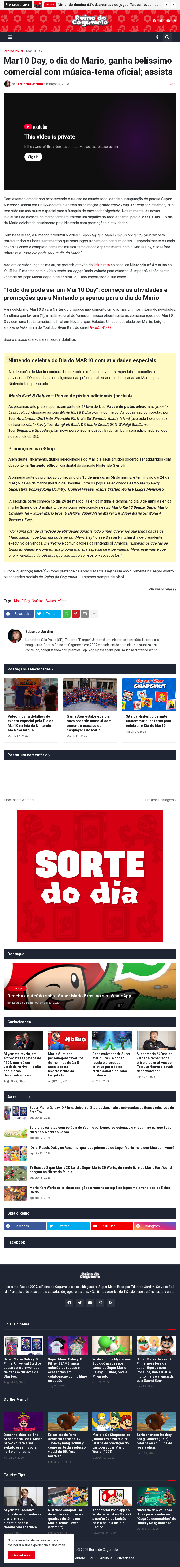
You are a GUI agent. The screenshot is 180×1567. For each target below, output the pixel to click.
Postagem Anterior (20, 800)
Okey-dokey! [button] (21, 1555)
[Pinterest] (76, 614)
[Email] (85, 614)
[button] (166, 5)
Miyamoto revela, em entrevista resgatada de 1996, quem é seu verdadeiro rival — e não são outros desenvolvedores (22, 1064)
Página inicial (13, 51)
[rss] (175, 21)
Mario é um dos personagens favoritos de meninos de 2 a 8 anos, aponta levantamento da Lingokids (66, 1064)
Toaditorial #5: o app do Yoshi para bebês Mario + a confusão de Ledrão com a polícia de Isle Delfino (111, 1518)
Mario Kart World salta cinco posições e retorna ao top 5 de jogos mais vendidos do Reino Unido (100, 1190)
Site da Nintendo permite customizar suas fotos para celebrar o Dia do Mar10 (148, 721)
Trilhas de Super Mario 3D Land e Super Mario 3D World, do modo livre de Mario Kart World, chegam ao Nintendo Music (101, 1170)
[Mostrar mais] (94, 614)
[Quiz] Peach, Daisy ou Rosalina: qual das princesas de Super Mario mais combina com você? (102, 1148)
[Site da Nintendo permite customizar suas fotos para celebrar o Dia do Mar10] (149, 694)
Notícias (38, 601)
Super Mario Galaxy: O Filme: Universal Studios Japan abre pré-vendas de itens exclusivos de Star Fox (102, 1110)
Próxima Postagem (159, 800)
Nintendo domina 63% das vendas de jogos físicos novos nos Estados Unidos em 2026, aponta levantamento (109, 5)
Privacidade (125, 1558)
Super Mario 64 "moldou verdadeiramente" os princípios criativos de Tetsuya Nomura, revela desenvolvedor (155, 1062)
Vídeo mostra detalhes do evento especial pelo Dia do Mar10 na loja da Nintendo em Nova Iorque (30, 723)
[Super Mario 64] (156, 1040)
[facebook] (154, 21)
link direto (102, 265)
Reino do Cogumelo (103, 1550)
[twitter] (161, 21)
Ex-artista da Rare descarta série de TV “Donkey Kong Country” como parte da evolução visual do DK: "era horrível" (67, 1445)
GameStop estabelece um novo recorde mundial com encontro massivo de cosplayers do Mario (89, 723)
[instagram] (100, 1303)
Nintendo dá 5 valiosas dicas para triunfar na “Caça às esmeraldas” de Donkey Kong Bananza (156, 1516)
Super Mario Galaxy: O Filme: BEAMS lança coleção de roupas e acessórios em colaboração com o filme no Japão (67, 1369)
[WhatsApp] (67, 614)
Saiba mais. (57, 1545)
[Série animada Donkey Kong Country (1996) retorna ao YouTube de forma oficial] (156, 1421)
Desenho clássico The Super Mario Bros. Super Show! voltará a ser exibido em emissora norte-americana (23, 1443)
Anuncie (106, 1558)
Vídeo (62, 601)
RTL (92, 1558)
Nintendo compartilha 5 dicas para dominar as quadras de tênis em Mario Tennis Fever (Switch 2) (66, 1518)
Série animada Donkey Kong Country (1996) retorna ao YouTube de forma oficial (154, 1441)
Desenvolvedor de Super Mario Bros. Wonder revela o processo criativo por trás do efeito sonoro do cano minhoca (111, 1064)
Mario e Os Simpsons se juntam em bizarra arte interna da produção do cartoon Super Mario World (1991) (111, 1443)
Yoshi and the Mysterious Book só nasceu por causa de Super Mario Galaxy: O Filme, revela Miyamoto (112, 1367)
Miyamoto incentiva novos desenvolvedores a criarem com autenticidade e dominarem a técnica (22, 1518)
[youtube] (168, 21)
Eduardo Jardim (39, 631)
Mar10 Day (34, 51)
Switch (51, 601)
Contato (79, 1558)
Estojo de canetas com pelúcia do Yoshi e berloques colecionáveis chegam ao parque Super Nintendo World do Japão (101, 1130)
